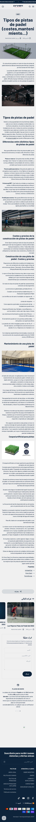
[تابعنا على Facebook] (33, 798)
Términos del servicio (10, 789)
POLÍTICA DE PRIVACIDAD (12, 779)
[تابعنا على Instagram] (28, 798)
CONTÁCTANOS (29, 784)
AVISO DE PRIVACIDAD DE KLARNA (10, 785)
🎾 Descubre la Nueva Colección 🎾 (10, 1)
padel (18, 14)
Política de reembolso (10, 792)
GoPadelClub (28, 570)
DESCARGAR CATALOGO (27, 787)
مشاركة (17, 591)
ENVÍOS (32, 775)
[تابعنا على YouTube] (23, 798)
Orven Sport (28, 573)
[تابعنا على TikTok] (19, 798)
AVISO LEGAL (12, 772)
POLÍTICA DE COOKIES (9, 775)
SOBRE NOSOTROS (29, 772)
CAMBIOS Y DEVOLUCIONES (29, 779)
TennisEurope (28, 576)
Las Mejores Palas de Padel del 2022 (20, 626)
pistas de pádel (12, 138)
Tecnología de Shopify (24, 816)
